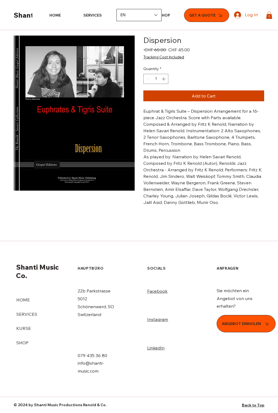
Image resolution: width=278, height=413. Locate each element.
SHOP (22, 342)
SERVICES (26, 314)
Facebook (157, 291)
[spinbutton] (156, 79)
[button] (269, 15)
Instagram (157, 319)
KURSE (23, 328)
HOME (23, 299)
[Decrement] (147, 79)
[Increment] (164, 79)
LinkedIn (156, 348)
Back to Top (253, 405)
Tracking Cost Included (163, 57)
